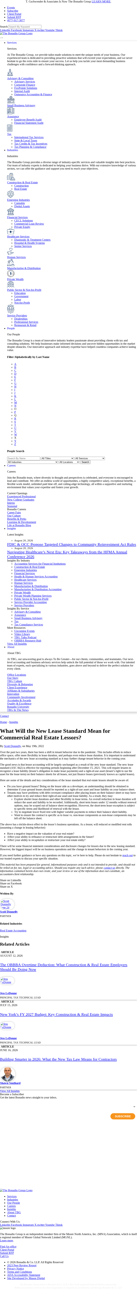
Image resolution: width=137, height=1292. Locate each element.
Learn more (6, 1240)
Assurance (13, 116)
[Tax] (9, 130)
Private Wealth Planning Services (33, 595)
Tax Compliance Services (28, 624)
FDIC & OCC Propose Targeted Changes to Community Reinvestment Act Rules (71, 544)
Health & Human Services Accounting (36, 576)
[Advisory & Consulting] (10, 75)
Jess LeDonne (8, 993)
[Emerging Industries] (10, 196)
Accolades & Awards (19, 700)
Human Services (16, 257)
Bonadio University (18, 706)
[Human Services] (10, 253)
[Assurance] (10, 113)
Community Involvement (21, 697)
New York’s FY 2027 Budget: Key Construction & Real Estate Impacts (56, 1014)
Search (4, 26)
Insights (13, 722)
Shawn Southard (10, 1083)
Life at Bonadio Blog (19, 525)
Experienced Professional (21, 496)
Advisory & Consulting (20, 78)
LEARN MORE (101, 1)
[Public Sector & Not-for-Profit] (10, 286)
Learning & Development (21, 522)
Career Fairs (14, 512)
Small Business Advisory (21, 105)
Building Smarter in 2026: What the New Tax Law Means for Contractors (58, 1059)
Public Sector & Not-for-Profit (24, 289)
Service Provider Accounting (30, 602)
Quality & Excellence (19, 703)
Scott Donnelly (12, 746)
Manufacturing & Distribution (24, 268)
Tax (9, 134)
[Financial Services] (10, 214)
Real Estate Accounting (13, 930)
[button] (68, 880)
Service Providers (17, 315)
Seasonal (12, 506)
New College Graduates (20, 499)
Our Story (12, 677)
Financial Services (17, 217)
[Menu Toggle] (1, 37)
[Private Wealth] (10, 276)
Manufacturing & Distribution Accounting (38, 589)
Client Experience (17, 687)
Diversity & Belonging (20, 684)
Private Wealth (15, 279)
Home (3, 722)
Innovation (13, 693)
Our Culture (14, 515)
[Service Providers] (10, 312)
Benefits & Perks (16, 518)
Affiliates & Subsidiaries (21, 690)
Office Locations (16, 674)
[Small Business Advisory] (11, 102)
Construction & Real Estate (22, 182)
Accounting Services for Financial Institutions (40, 563)
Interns (11, 502)
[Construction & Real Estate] (11, 179)
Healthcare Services (18, 236)
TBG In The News (18, 709)
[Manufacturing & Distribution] (10, 265)
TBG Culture (14, 681)
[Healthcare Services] (10, 233)
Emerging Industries (18, 199)
